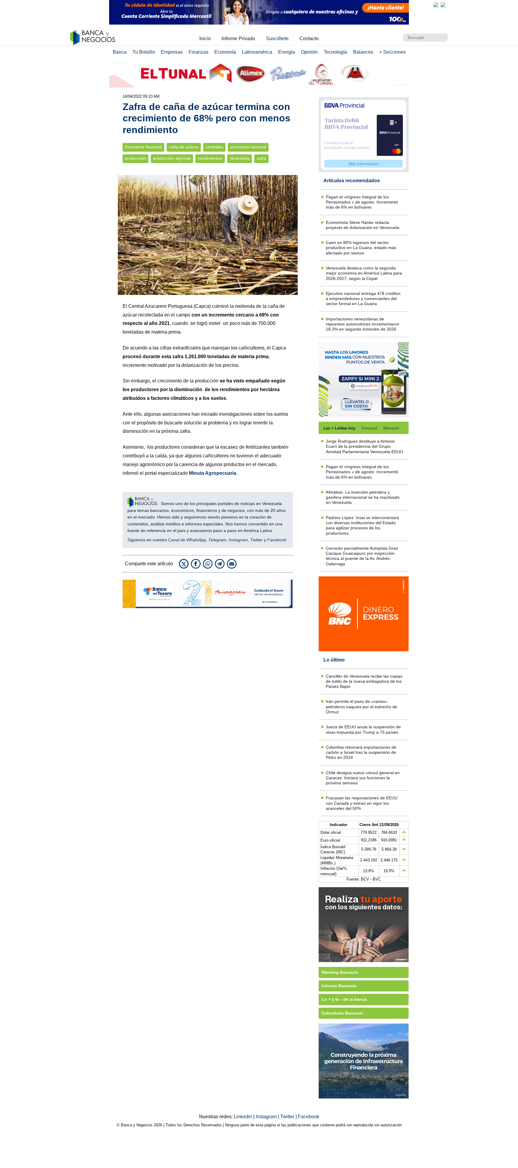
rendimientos (210, 158)
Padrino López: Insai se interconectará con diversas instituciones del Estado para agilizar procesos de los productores (362, 525)
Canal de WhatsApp (187, 539)
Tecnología (335, 52)
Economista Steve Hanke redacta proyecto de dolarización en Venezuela (362, 225)
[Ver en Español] (443, 4)
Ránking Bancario (340, 972)
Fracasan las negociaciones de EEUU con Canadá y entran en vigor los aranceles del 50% (361, 803)
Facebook (276, 539)
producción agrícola (172, 158)
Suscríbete (277, 38)
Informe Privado (238, 38)
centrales (214, 147)
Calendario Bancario (342, 1013)
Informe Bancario (339, 985)
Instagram (238, 539)
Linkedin (243, 1116)
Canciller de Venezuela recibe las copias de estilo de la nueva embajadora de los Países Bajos (364, 681)
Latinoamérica (257, 52)
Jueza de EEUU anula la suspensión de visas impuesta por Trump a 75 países (363, 729)
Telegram (217, 539)
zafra (261, 158)
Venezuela (239, 158)
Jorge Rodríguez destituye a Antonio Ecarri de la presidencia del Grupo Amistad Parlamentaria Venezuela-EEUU (364, 446)
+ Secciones (392, 52)
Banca (120, 52)
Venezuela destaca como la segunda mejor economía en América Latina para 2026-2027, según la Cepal (364, 273)
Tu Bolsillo (143, 52)
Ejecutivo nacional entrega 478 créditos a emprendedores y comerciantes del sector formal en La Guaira (363, 298)
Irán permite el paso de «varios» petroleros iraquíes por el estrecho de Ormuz (361, 706)
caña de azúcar (183, 147)
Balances (363, 52)
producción (135, 158)
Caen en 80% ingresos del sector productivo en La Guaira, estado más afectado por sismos (361, 247)
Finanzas (198, 52)
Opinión (309, 52)
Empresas (172, 52)
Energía (286, 52)
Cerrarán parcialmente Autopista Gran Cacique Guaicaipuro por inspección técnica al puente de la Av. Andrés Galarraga (362, 556)
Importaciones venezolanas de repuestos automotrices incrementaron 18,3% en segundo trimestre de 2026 (362, 324)
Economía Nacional (143, 147)
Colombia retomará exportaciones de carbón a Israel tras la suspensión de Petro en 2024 (361, 752)
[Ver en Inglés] (435, 4)
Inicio (205, 38)
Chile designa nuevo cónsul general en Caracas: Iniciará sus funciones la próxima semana (363, 778)
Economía (225, 52)
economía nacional (248, 147)
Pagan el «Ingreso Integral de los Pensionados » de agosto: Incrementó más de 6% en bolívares (362, 202)
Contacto (309, 38)
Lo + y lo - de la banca (344, 999)
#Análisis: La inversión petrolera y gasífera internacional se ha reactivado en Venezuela (363, 497)
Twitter (256, 539)
